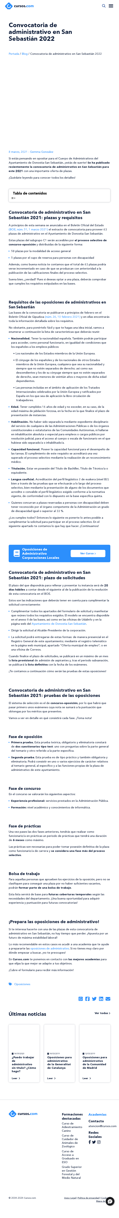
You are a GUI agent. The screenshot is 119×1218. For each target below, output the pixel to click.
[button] (110, 1201)
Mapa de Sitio (103, 1201)
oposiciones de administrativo (49, 948)
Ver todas (102, 1013)
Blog (25, 54)
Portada (14, 54)
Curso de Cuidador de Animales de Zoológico (70, 1141)
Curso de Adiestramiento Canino (72, 1127)
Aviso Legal (70, 1198)
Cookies (105, 1198)
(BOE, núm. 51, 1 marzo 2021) (28, 229)
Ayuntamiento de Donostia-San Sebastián (59, 623)
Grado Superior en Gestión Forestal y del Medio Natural (72, 1172)
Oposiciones (22, 984)
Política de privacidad (88, 1198)
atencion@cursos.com (102, 1126)
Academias (97, 1114)
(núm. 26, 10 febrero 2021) (62, 317)
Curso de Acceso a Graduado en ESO (70, 1157)
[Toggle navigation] (111, 6)
